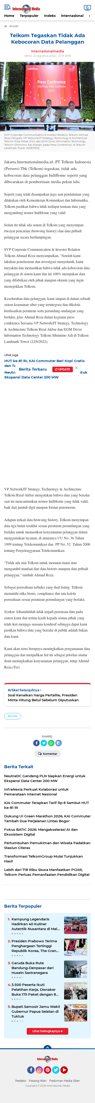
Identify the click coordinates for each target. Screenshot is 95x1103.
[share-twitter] (44, 743)
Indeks (50, 16)
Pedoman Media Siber (64, 1080)
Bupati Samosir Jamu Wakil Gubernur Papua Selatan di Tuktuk (36, 1011)
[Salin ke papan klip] (58, 743)
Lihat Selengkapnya (47, 1031)
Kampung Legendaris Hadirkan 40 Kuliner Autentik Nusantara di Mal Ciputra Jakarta (34, 924)
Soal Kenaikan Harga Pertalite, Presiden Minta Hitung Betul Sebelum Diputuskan (43, 697)
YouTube (67, 1076)
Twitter (58, 1076)
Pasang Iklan (38, 1080)
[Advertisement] (47, 431)
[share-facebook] (36, 743)
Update (63, 369)
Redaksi (20, 1080)
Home (9, 16)
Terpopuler (29, 16)
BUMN (12, 716)
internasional (72, 16)
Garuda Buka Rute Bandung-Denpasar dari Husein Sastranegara (32, 968)
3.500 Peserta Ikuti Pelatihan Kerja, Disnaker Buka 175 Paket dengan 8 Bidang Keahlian (34, 989)
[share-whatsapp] (51, 743)
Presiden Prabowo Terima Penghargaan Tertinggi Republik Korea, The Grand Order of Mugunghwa (35, 946)
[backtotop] (47, 1049)
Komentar (49, 753)
